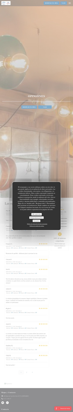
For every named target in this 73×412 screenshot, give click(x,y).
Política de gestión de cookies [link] (37, 226)
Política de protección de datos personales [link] (37, 224)
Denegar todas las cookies (36, 217)
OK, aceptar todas (36, 214)
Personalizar (36, 221)
